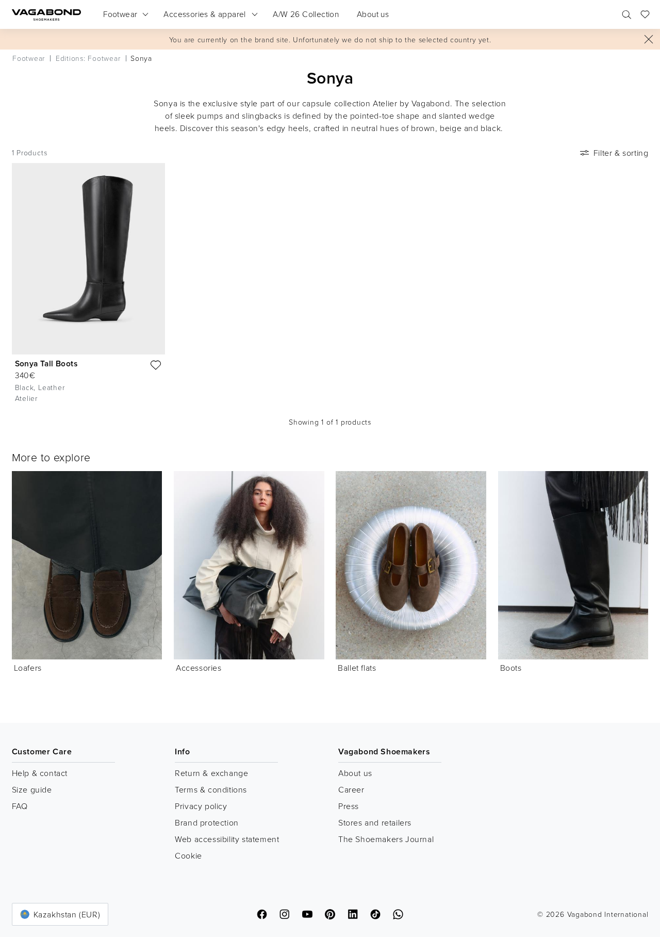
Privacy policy (201, 806)
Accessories (199, 667)
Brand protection (207, 822)
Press (348, 806)
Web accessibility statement (227, 839)
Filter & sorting (621, 152)
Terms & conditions (211, 789)
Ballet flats (357, 667)
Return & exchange (211, 773)
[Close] (648, 39)
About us (355, 773)
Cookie (188, 855)
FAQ (20, 806)
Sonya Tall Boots (46, 363)
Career (351, 789)
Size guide (32, 789)
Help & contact (40, 773)
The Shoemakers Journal (386, 839)
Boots (511, 667)
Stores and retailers (374, 822)
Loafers (28, 667)
